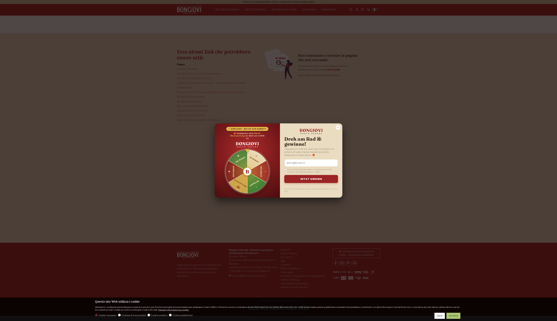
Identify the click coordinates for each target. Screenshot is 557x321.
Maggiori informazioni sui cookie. (173, 310)
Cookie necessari (107, 315)
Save (439, 315)
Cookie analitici (159, 315)
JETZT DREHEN (311, 178)
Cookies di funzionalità (134, 315)
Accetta (453, 315)
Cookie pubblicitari (182, 315)
